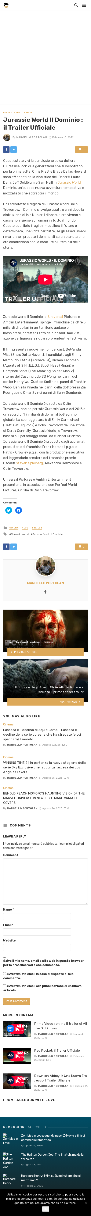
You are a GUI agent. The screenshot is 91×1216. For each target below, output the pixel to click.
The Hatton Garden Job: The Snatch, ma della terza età (52, 1157)
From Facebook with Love (29, 1100)
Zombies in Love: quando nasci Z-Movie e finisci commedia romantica (53, 1138)
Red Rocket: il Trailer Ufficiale (57, 1050)
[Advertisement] (45, 58)
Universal (55, 317)
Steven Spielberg (29, 463)
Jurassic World (69, 182)
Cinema (7, 112)
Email (8, 925)
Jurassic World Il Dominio (47, 534)
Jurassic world (20, 534)
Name (8, 909)
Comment (10, 855)
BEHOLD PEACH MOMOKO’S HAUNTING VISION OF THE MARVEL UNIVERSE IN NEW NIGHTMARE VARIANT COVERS (44, 798)
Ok (45, 1209)
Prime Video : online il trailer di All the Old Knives (60, 1026)
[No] (86, 1203)
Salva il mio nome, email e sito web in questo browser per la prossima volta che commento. (43, 963)
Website (9, 940)
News (17, 112)
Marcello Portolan (31, 137)
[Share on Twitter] (13, 149)
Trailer (27, 112)
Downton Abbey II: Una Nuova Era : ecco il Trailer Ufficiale (60, 1078)
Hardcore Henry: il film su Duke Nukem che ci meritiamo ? (51, 1178)
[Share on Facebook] (6, 149)
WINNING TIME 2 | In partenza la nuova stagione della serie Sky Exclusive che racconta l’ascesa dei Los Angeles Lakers (44, 767)
